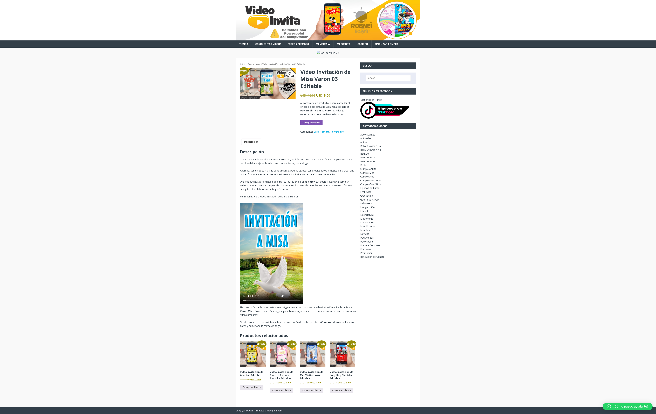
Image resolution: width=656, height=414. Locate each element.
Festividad (365, 192)
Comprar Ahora (311, 122)
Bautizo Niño (367, 161)
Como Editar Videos (268, 44)
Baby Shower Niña (370, 146)
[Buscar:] (388, 78)
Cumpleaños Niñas (370, 180)
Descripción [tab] (251, 141)
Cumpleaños (367, 176)
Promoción (366, 253)
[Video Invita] (328, 38)
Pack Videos (367, 237)
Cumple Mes (367, 172)
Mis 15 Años (367, 222)
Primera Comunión (370, 245)
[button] (290, 74)
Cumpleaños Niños (370, 184)
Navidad (364, 233)
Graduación (366, 195)
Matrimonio (366, 218)
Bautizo (364, 153)
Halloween (366, 203)
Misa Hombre (321, 131)
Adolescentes (367, 134)
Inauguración (367, 207)
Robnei (279, 410)
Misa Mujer (366, 230)
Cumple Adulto (368, 168)
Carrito (362, 44)
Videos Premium (298, 44)
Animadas (365, 138)
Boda (363, 165)
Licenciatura (367, 214)
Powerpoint (254, 64)
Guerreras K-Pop (369, 199)
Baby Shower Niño (370, 149)
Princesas (365, 249)
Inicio (243, 64)
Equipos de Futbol (370, 188)
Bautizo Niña (367, 157)
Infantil (364, 211)
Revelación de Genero (372, 256)
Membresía (323, 44)
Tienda (243, 44)
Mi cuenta (343, 44)
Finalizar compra (386, 44)
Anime (363, 142)
